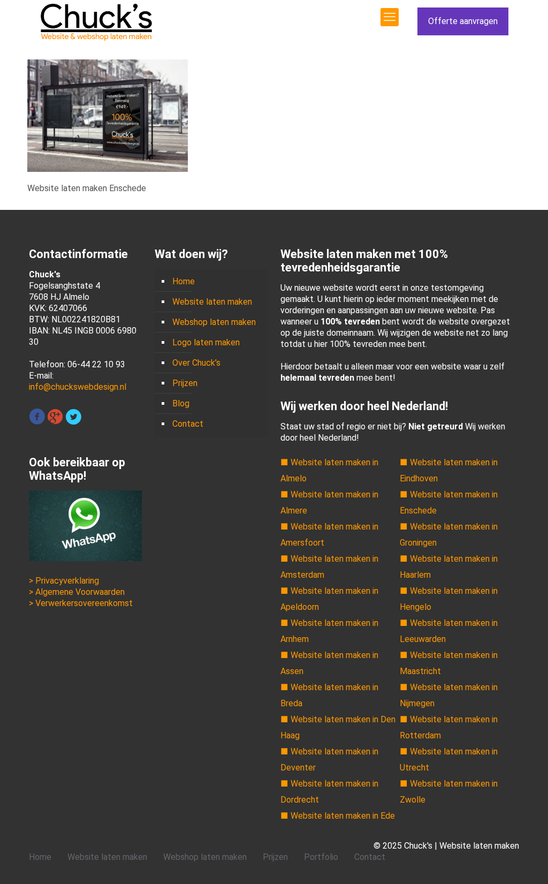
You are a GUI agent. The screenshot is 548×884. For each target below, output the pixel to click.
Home (183, 281)
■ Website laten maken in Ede (337, 816)
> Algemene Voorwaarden (77, 592)
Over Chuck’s (196, 363)
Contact (187, 424)
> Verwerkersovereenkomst (81, 603)
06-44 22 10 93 (96, 364)
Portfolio (321, 857)
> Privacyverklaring (64, 581)
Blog (180, 403)
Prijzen (184, 383)
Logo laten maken (206, 342)
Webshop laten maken (214, 322)
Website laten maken (212, 302)
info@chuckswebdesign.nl (77, 387)
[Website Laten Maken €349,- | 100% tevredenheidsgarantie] (96, 21)
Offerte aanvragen (463, 21)
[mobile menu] (389, 17)
